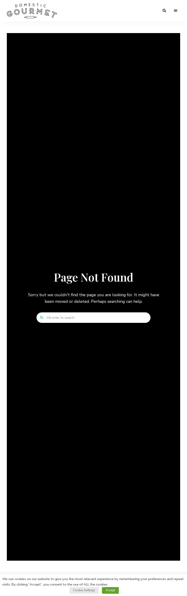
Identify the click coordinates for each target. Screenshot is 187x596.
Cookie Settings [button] (84, 590)
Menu (175, 10)
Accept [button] (110, 590)
